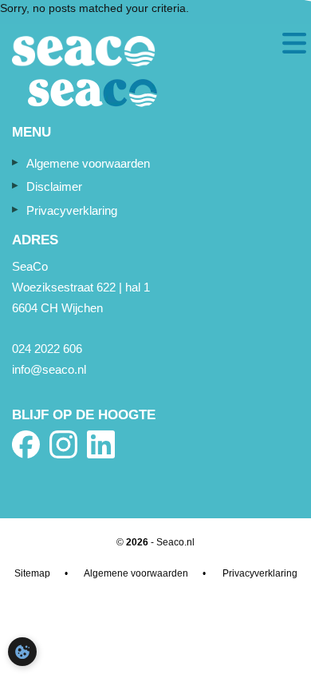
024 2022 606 (47, 348)
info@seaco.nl (49, 369)
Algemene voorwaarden (88, 163)
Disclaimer (54, 186)
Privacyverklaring (71, 210)
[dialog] (22, 651)
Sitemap (32, 573)
